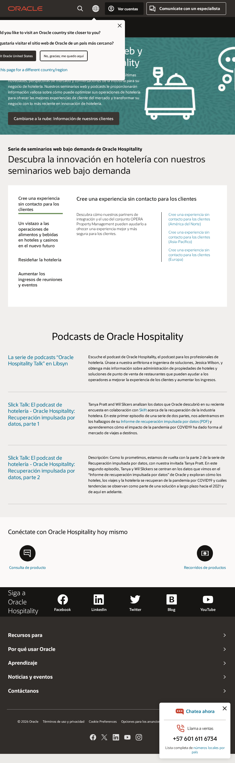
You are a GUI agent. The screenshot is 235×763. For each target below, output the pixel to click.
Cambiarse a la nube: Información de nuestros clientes (63, 118)
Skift (143, 409)
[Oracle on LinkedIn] (116, 738)
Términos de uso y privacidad (63, 722)
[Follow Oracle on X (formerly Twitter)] (104, 738)
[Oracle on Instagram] (139, 738)
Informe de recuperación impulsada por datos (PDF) (165, 421)
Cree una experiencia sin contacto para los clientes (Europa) (189, 254)
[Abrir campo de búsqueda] (80, 8)
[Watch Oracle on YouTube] (127, 738)
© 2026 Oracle (27, 722)
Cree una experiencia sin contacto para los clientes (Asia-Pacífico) (189, 237)
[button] (95, 8)
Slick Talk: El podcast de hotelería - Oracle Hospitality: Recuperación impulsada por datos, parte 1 (41, 414)
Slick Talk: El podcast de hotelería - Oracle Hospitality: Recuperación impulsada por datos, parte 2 (41, 467)
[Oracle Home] (25, 8)
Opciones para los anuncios (140, 722)
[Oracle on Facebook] (93, 738)
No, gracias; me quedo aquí (64, 56)
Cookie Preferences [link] (103, 722)
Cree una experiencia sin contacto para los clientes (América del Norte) (189, 219)
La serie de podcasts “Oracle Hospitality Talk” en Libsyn (41, 360)
